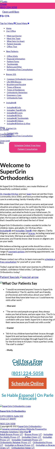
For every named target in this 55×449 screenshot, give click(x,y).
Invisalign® (11, 102)
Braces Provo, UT (33, 434)
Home (8, 28)
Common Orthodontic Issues (20, 79)
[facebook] (0, 16)
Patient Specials (14, 44)
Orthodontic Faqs (14, 98)
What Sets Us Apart (16, 41)
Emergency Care (14, 95)
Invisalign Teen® (24, 230)
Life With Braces (14, 82)
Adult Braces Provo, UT (11, 434)
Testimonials (12, 64)
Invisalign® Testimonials (17, 118)
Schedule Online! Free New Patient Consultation (27, 147)
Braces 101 (11, 74)
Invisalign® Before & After (18, 123)
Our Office (11, 31)
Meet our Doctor (14, 36)
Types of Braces (14, 87)
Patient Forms (13, 61)
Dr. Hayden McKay (9, 193)
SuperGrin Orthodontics (29, 426)
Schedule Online (27, 383)
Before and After (14, 67)
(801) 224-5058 (8, 7)
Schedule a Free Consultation (20, 69)
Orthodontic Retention (17, 92)
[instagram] (6, 16)
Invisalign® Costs (15, 113)
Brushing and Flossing (16, 84)
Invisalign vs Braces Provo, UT (19, 445)
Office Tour (12, 46)
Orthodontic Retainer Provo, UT (15, 442)
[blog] (8, 16)
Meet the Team (13, 38)
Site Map (24, 431)
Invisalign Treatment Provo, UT (27, 439)
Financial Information (16, 59)
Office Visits (12, 56)
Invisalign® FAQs (14, 115)
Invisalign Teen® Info (16, 110)
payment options (16, 251)
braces (31, 233)
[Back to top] (30, 431)
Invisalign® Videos (15, 121)
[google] (3, 16)
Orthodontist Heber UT (23, 447)
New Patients (12, 51)
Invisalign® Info (14, 107)
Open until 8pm (10, 11)
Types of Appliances (16, 90)
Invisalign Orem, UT (31, 437)
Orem (3, 4)
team (29, 193)
